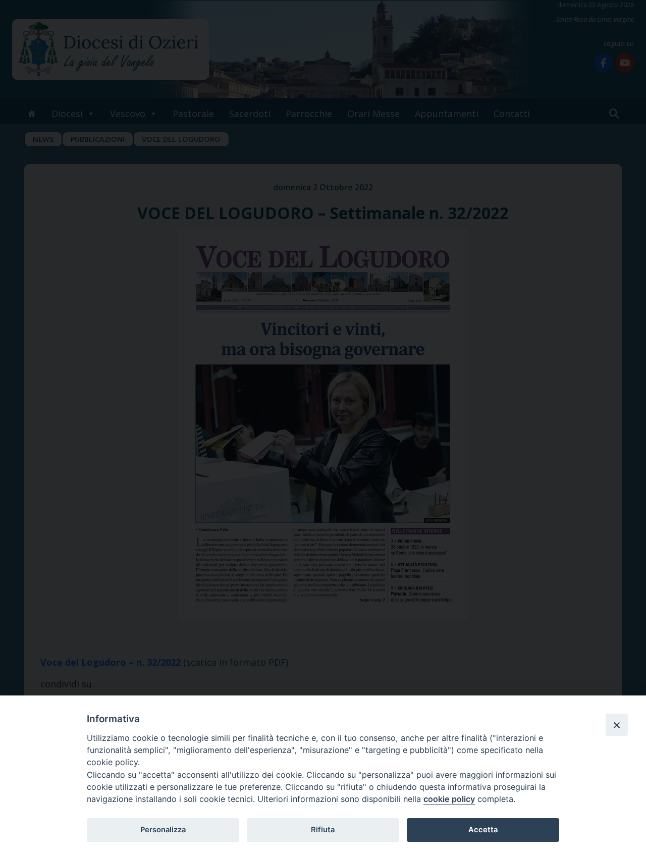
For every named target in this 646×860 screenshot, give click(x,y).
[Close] (617, 725)
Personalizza (163, 829)
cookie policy (449, 799)
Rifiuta (323, 829)
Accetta (483, 829)
